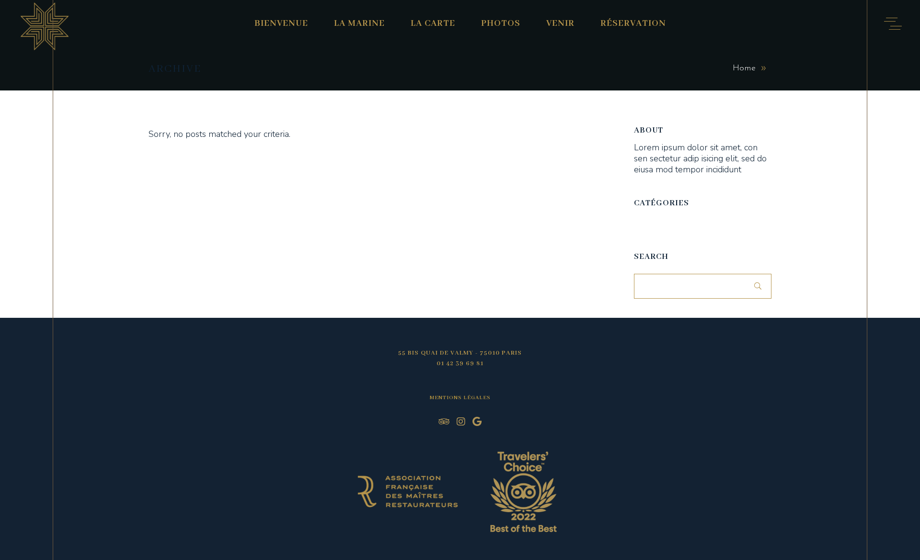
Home (744, 68)
